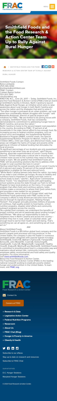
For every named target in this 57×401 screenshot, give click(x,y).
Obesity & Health (13, 340)
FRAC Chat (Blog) (13, 332)
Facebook (8, 348)
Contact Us (12, 295)
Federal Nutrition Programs (18, 320)
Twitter (4, 348)
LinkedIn (12, 348)
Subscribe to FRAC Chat (13, 361)
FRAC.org (14, 267)
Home (5, 67)
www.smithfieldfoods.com (16, 257)
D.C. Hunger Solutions (12, 373)
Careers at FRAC (13, 303)
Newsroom (10, 324)
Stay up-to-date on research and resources (21, 357)
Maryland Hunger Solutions (14, 377)
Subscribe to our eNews (13, 353)
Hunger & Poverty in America (18, 336)
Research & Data (13, 312)
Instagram (17, 348)
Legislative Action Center (16, 316)
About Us (9, 328)
